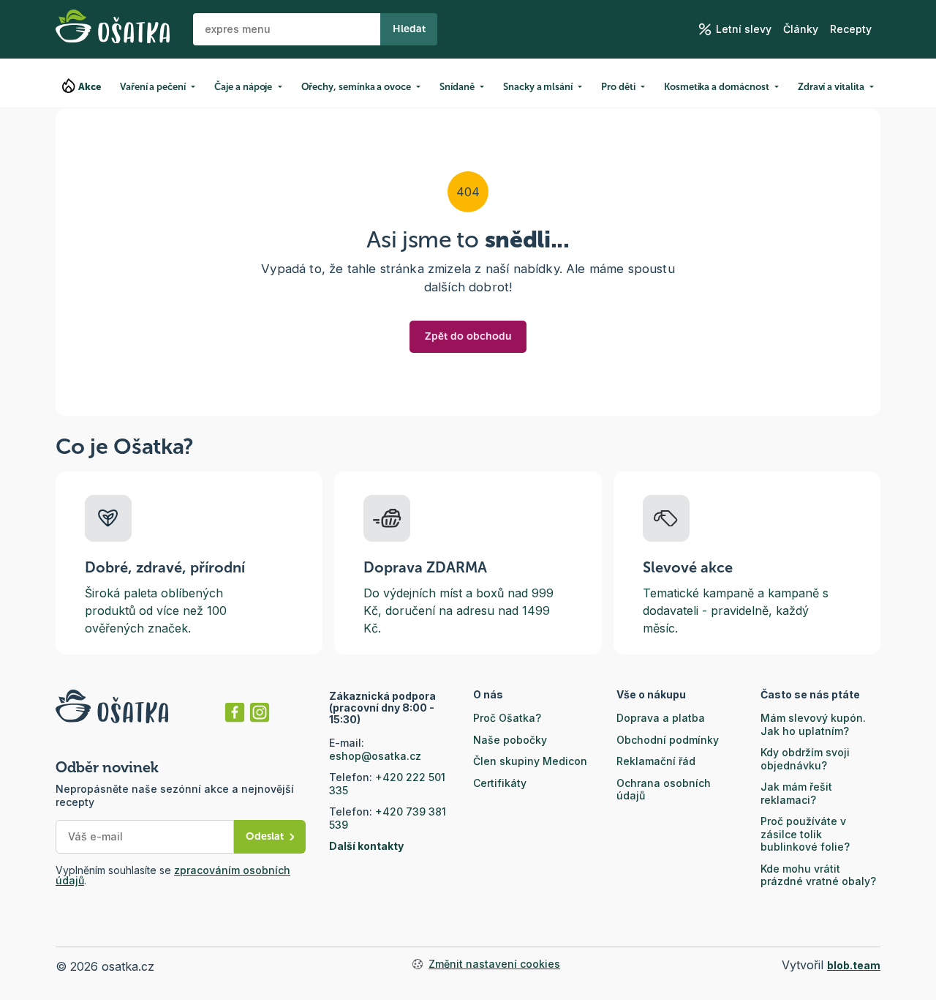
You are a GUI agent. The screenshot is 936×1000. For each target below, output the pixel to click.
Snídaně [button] (457, 86)
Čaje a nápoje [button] (243, 86)
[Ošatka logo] (113, 29)
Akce (90, 86)
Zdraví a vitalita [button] (831, 86)
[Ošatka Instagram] (260, 712)
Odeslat (265, 836)
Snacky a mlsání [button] (538, 86)
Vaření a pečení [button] (153, 86)
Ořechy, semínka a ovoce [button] (356, 86)
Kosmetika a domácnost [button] (716, 86)
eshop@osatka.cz (375, 756)
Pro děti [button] (618, 86)
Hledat (409, 29)
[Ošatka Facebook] (235, 712)
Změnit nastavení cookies (494, 964)
